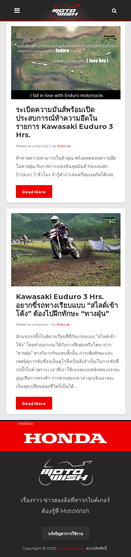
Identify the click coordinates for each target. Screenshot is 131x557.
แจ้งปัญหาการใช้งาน (65, 533)
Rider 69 (64, 145)
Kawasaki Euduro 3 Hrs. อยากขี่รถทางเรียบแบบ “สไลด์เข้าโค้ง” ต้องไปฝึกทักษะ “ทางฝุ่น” (67, 305)
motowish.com (71, 548)
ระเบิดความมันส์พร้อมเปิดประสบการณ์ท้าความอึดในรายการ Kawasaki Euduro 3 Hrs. (64, 122)
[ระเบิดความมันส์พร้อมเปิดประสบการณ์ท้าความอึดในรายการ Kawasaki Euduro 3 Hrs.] (66, 62)
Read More (34, 192)
